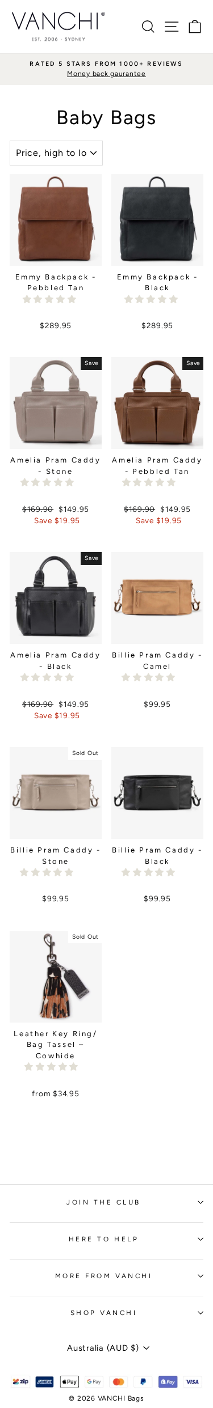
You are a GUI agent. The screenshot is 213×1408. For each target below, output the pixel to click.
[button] (51, 299)
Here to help (104, 1239)
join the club (103, 1202)
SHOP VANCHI (103, 1313)
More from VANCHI (104, 1276)
